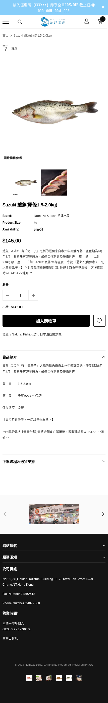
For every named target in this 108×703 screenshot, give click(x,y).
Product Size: (12, 222)
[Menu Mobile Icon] (6, 22)
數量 (6, 285)
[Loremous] (54, 514)
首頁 (6, 35)
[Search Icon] (20, 22)
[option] (54, 110)
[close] (102, 7)
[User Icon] (86, 21)
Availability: (11, 229)
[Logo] (53, 21)
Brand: (7, 216)
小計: (6, 307)
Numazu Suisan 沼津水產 (52, 216)
